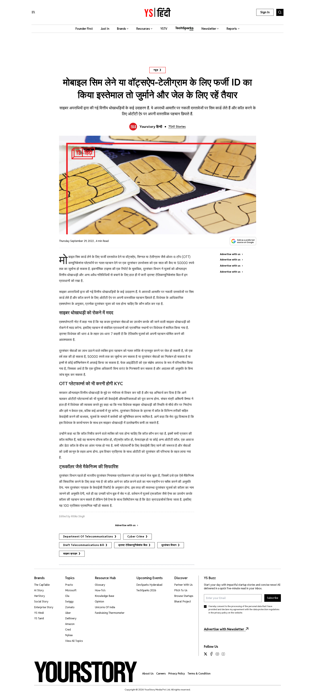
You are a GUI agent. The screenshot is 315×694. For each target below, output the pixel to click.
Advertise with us (125, 525)
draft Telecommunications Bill (83, 545)
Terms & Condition (199, 673)
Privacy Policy (176, 673)
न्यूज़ (156, 70)
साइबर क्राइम (70, 553)
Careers (161, 673)
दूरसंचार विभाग (168, 545)
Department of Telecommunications (88, 536)
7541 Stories (177, 126)
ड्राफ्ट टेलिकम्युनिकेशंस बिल (132, 545)
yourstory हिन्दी (151, 126)
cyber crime (135, 536)
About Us (148, 673)
